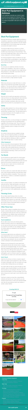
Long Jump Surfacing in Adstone (10, 382)
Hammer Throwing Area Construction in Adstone (14, 394)
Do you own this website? (11, 299)
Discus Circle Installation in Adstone (11, 391)
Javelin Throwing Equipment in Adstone (12, 389)
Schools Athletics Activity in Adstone (11, 401)
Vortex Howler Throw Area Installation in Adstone (14, 395)
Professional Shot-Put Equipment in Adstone (13, 392)
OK (21, 299)
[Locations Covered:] (1, 2)
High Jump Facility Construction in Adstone (12, 385)
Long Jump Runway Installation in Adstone (12, 381)
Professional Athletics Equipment (9, 378)
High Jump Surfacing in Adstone (10, 386)
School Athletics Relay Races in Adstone (12, 399)
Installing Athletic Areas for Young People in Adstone (13, 403)
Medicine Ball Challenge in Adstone (11, 396)
